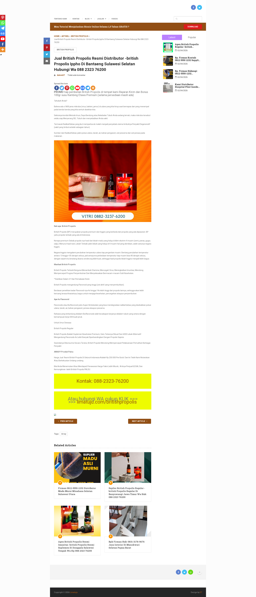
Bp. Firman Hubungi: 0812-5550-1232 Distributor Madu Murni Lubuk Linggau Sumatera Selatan (187, 72)
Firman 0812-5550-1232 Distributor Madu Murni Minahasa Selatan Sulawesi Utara (77, 491)
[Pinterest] (67, 88)
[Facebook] (56, 88)
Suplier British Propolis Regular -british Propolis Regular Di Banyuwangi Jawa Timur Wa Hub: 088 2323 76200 (128, 492)
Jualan (100, 19)
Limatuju (74, 592)
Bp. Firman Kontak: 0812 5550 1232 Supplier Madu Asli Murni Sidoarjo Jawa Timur (188, 58)
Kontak (76, 19)
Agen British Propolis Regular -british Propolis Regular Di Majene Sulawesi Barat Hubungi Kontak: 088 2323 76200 (187, 45)
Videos (114, 19)
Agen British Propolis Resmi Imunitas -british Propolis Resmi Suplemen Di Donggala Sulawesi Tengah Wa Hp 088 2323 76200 (76, 546)
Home (56, 36)
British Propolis (79, 36)
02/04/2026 (182, 50)
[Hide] (1, 55)
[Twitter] (61, 88)
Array (63, 434)
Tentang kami (60, 19)
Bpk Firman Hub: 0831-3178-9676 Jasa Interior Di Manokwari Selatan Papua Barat (127, 544)
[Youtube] (77, 88)
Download (193, 27)
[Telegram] (87, 88)
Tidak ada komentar (76, 75)
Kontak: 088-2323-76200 (103, 381)
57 (201, 592)
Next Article (138, 421)
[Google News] (82, 88)
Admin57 (61, 75)
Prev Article (66, 421)
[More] (93, 88)
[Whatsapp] (72, 88)
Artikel (65, 36)
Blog (87, 19)
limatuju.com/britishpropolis (107, 402)
